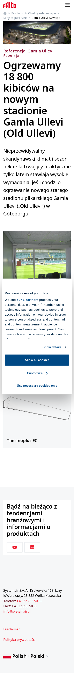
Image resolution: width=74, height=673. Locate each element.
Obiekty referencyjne (42, 13)
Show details (52, 347)
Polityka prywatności (19, 639)
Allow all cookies (37, 360)
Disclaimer (11, 629)
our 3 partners (27, 299)
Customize (35, 373)
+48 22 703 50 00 (29, 601)
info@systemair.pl (17, 611)
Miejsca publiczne (15, 18)
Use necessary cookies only (37, 385)
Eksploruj (17, 13)
